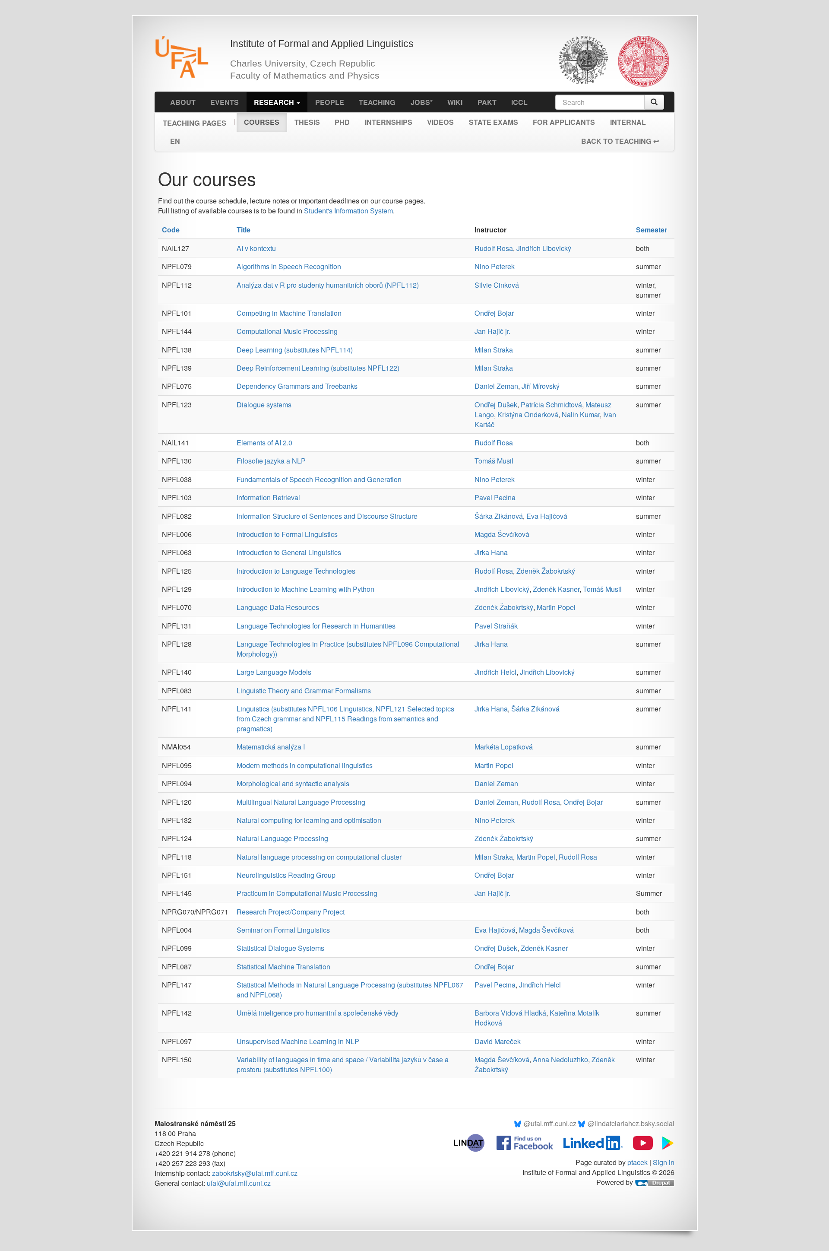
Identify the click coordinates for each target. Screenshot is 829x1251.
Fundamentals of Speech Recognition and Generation (319, 479)
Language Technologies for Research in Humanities (316, 626)
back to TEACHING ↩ (620, 141)
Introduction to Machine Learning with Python (305, 589)
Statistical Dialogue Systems (280, 948)
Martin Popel (556, 607)
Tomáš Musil (494, 461)
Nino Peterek (495, 266)
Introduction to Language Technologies (296, 571)
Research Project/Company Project (291, 912)
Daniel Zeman (496, 386)
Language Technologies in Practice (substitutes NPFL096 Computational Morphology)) (348, 649)
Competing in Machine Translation (289, 313)
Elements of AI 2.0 (264, 443)
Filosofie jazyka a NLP (271, 461)
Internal (628, 122)
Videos (440, 122)
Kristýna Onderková (527, 414)
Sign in (663, 1162)
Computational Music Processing (287, 331)
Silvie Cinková (497, 285)
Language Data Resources (278, 607)
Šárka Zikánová (499, 516)
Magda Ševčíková (502, 534)
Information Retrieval (268, 497)
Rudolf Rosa (494, 248)
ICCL (519, 102)
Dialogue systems (264, 405)
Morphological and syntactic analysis (293, 783)
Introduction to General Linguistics (289, 552)
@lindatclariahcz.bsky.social (631, 1123)
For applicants (564, 122)
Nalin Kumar (581, 414)
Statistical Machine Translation (283, 967)
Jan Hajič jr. (492, 331)
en (175, 141)
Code (171, 230)
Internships (388, 122)
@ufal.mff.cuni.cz (550, 1123)
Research (275, 102)
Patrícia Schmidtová (551, 405)
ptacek (637, 1162)
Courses (261, 122)
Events (224, 102)
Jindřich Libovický (543, 248)
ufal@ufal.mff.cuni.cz (239, 1183)
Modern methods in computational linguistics (305, 765)
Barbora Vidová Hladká (510, 1013)
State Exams (493, 122)
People (329, 102)
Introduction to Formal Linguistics (287, 534)
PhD (342, 122)
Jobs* (422, 102)
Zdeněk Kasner (556, 589)
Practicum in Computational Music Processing (307, 893)
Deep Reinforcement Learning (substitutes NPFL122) (318, 368)
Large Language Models (274, 672)
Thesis (307, 122)
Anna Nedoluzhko (560, 1059)
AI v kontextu (256, 248)
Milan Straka (494, 350)
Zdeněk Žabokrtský (545, 571)
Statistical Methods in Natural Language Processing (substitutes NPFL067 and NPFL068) (350, 990)
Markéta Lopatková (504, 747)
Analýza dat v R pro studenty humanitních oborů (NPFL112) (328, 285)
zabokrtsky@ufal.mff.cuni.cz (254, 1173)
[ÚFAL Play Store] (664, 1142)
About (183, 102)
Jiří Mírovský (541, 386)
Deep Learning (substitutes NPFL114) (295, 350)
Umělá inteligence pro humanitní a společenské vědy (318, 1013)
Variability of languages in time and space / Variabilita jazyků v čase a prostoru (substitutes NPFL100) (343, 1064)
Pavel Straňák (496, 626)
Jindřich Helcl (495, 672)
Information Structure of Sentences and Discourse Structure (327, 516)
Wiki (454, 102)
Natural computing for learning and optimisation (309, 820)
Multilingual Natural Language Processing (301, 802)
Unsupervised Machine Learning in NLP (298, 1041)
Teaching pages (194, 120)
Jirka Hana (491, 552)
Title (243, 230)
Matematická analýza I (271, 747)
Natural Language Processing (282, 838)
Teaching (377, 102)
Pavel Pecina (495, 497)
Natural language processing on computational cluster (319, 857)
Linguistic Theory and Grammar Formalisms (304, 690)
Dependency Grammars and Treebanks (297, 386)
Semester (651, 230)
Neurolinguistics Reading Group (286, 875)
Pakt (487, 102)
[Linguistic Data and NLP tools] (473, 1142)
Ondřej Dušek (496, 405)
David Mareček (498, 1041)
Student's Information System (348, 211)
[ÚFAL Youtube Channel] (638, 1142)
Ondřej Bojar (494, 313)
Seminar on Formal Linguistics (283, 930)
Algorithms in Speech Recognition (289, 266)
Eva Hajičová (546, 516)
